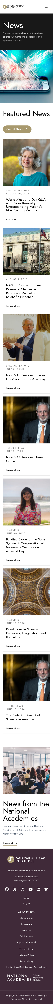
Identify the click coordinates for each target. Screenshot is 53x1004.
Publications (26, 936)
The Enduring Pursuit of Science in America (23, 717)
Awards (26, 930)
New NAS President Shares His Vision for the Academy (25, 377)
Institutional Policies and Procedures (26, 967)
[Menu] (46, 7)
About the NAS (26, 911)
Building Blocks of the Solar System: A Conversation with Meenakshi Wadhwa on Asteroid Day (26, 545)
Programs (26, 923)
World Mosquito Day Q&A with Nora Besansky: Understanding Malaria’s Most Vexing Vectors (26, 205)
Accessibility (26, 961)
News (26, 898)
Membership (26, 917)
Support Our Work (26, 942)
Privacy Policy (26, 955)
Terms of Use (26, 949)
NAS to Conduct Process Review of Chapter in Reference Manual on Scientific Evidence (24, 291)
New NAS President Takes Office (24, 459)
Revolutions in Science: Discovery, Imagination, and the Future (26, 633)
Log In (26, 903)
